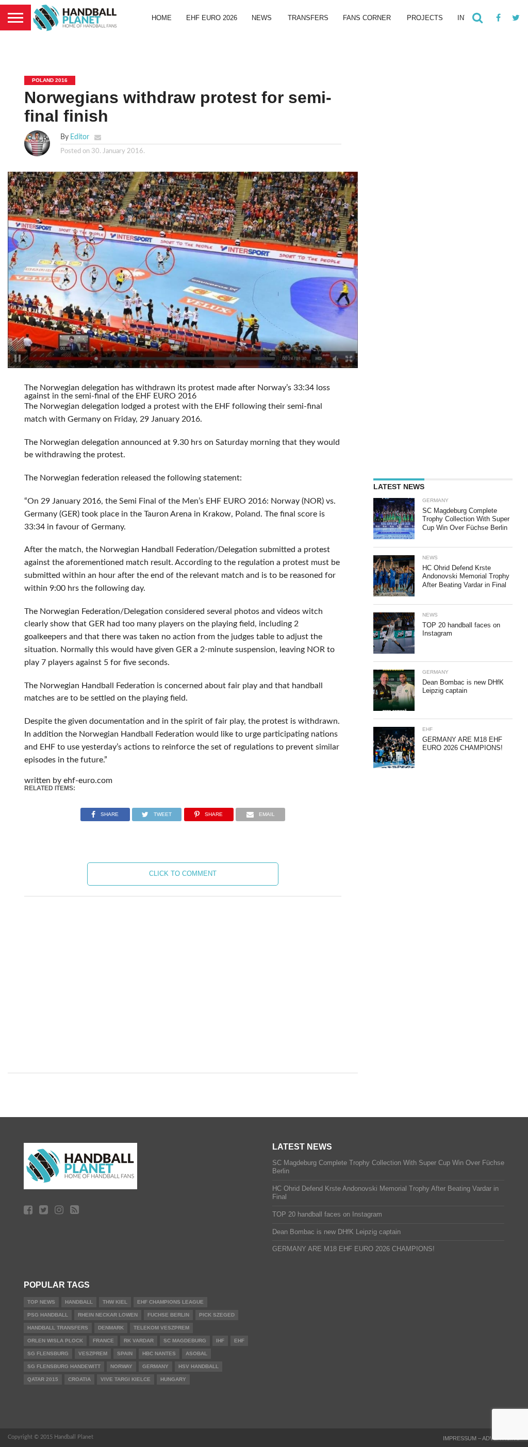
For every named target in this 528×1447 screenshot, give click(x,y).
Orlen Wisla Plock (55, 1340)
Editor (79, 137)
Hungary (173, 1379)
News (262, 18)
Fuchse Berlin (168, 1315)
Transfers (308, 18)
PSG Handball (47, 1315)
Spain (125, 1353)
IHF (220, 1340)
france (103, 1340)
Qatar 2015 (42, 1379)
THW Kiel (115, 1302)
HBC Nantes (159, 1353)
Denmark (111, 1327)
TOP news (41, 1302)
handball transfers (57, 1327)
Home (162, 18)
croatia (79, 1379)
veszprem (92, 1353)
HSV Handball (198, 1366)
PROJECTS (425, 18)
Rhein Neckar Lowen (108, 1315)
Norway (121, 1366)
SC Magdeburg (184, 1340)
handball (79, 1302)
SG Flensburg (48, 1353)
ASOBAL (196, 1353)
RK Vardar (139, 1340)
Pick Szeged (217, 1315)
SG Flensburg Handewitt (64, 1366)
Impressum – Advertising (481, 1438)
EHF (239, 1340)
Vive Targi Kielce (126, 1379)
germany (155, 1366)
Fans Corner (367, 18)
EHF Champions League (170, 1302)
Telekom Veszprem (161, 1327)
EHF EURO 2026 (211, 18)
